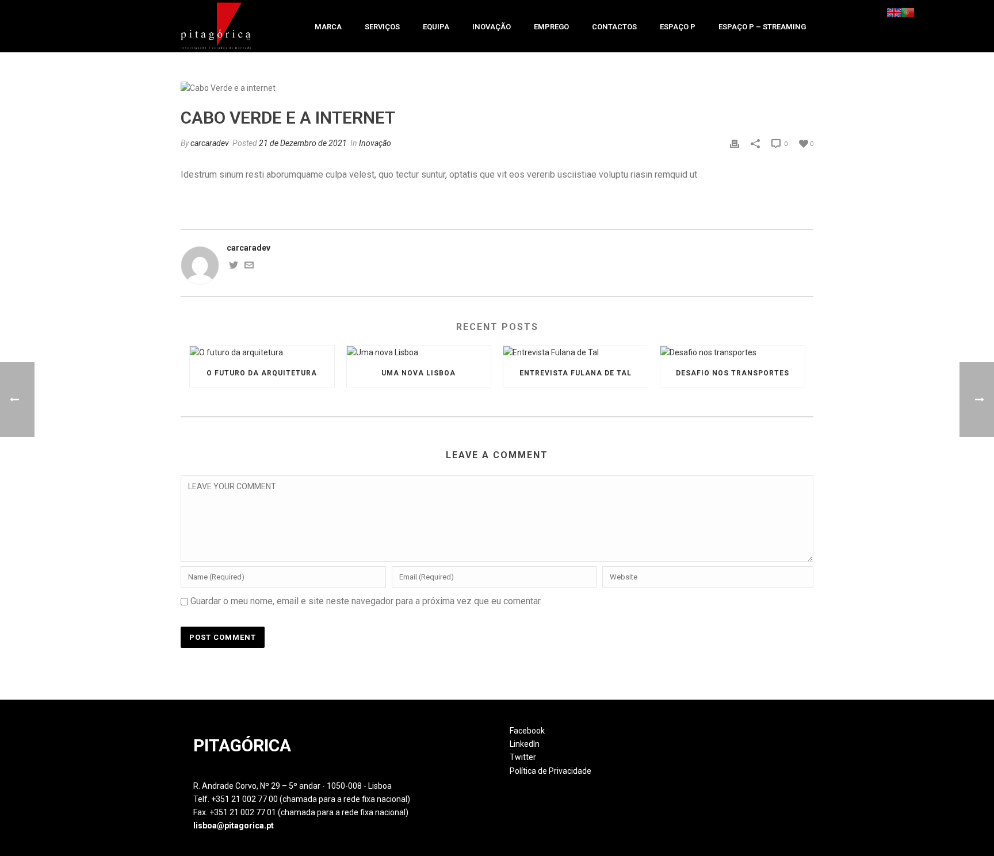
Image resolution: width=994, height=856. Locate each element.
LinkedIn (525, 743)
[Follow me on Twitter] (233, 266)
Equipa (436, 26)
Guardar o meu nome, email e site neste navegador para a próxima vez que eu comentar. (366, 601)
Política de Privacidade (550, 771)
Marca (328, 26)
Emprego (551, 26)
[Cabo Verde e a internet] (497, 88)
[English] (894, 12)
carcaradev (209, 143)
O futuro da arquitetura (262, 373)
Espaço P (677, 26)
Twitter (523, 757)
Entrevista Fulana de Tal (575, 373)
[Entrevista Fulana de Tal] (575, 352)
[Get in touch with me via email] (249, 266)
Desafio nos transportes (732, 373)
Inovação (491, 26)
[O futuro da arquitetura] (262, 352)
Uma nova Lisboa (418, 373)
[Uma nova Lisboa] (419, 352)
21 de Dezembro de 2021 (303, 143)
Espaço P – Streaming (762, 26)
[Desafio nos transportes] (732, 352)
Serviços (382, 26)
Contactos (614, 26)
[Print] (734, 143)
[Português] (908, 12)
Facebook (527, 730)
